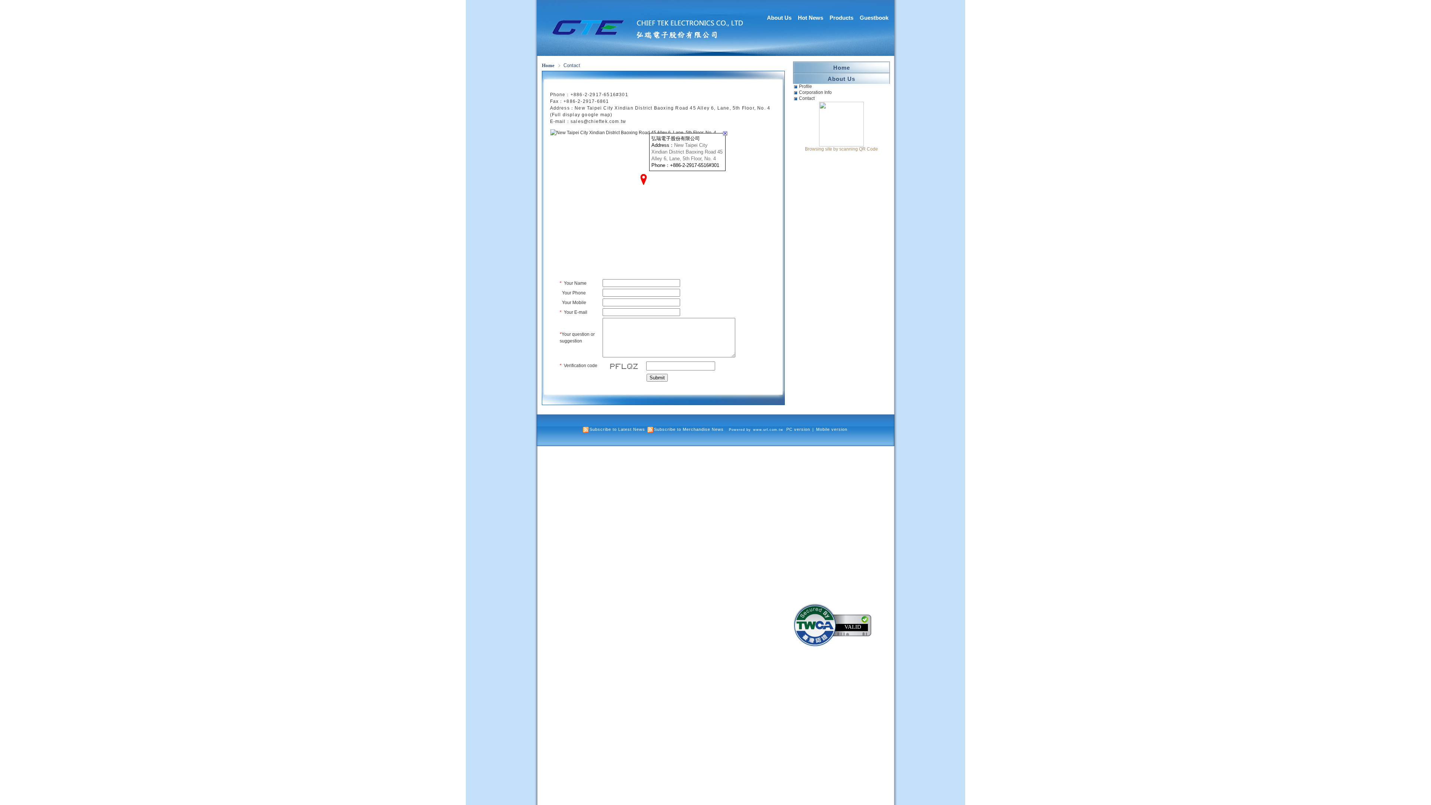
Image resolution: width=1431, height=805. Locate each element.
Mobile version (831, 429)
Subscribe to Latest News (617, 429)
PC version (798, 429)
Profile (805, 86)
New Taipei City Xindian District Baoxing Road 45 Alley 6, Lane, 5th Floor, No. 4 (687, 151)
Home (548, 65)
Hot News (810, 18)
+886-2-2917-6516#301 (599, 94)
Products (841, 18)
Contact (807, 98)
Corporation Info (815, 92)
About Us (779, 18)
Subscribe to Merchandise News (689, 429)
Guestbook (874, 18)
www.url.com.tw (768, 430)
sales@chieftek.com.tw (598, 121)
